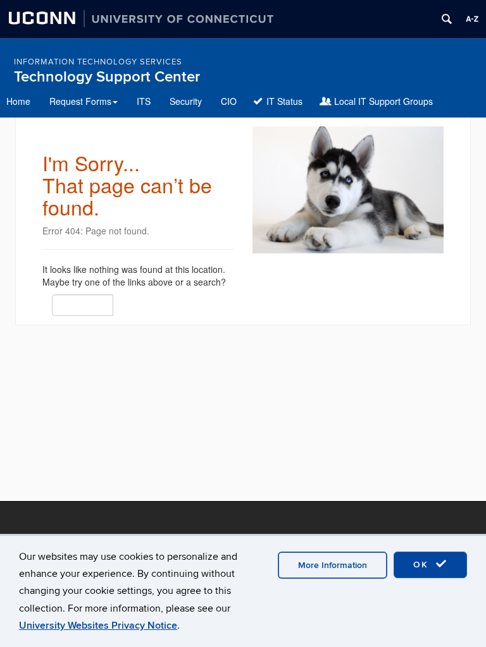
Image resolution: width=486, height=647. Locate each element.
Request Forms (80, 101)
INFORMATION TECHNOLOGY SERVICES (98, 62)
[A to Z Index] (472, 19)
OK (422, 564)
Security (186, 101)
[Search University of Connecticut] (447, 19)
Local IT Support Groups (383, 101)
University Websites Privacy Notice (98, 625)
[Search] (120, 304)
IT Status (284, 101)
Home (18, 101)
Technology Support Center (107, 77)
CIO (229, 101)
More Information (332, 565)
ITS (144, 101)
